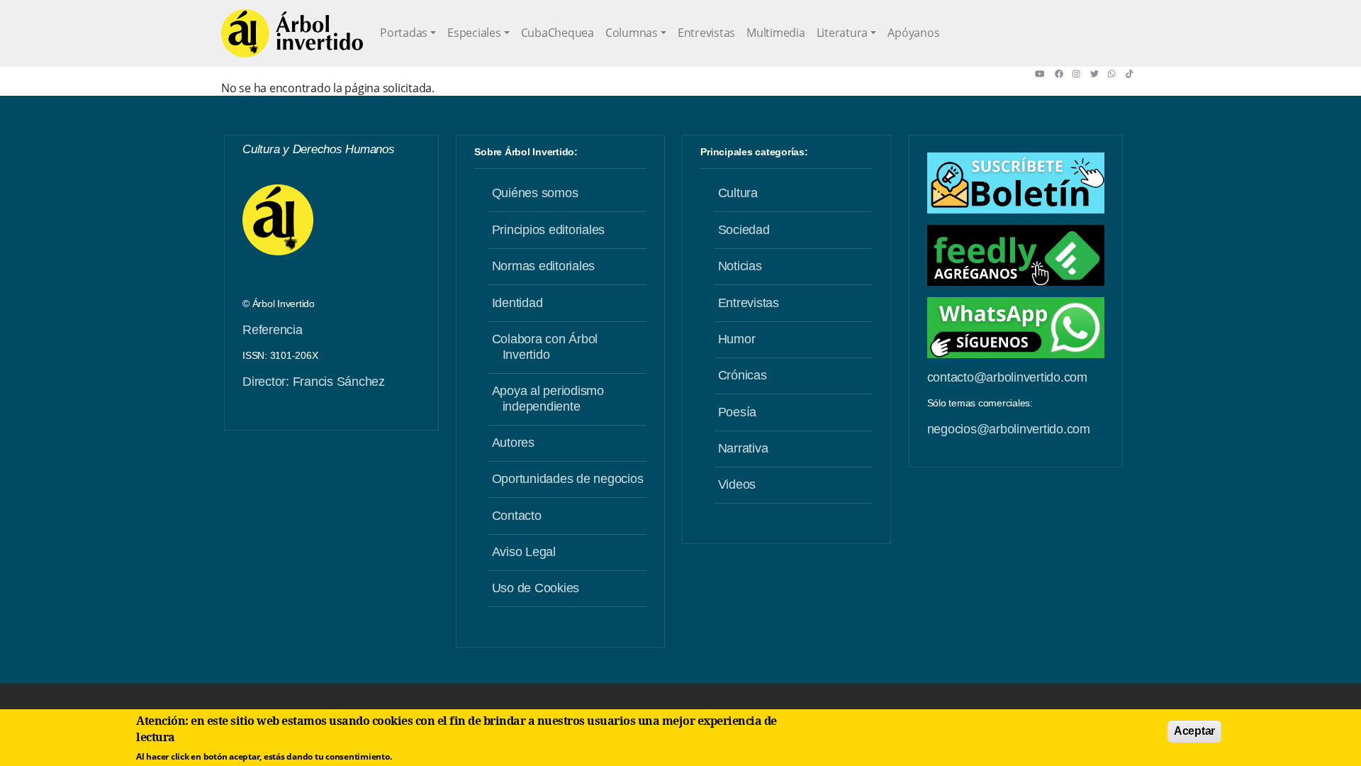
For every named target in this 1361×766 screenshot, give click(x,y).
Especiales (474, 32)
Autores (513, 442)
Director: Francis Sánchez (313, 381)
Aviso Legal (524, 552)
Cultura (738, 193)
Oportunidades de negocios (568, 479)
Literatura (842, 32)
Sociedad (744, 230)
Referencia (272, 330)
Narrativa (743, 448)
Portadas (403, 32)
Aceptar (1194, 731)
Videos (737, 484)
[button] (1044, 74)
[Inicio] (292, 33)
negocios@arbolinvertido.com (1008, 429)
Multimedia (775, 32)
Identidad (517, 303)
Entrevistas (706, 32)
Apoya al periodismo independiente (548, 398)
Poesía (737, 412)
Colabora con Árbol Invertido (545, 347)
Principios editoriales (548, 230)
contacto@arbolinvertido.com (1007, 377)
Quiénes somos (535, 193)
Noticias (740, 266)
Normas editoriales (543, 266)
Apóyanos (913, 32)
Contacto (517, 516)
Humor (737, 339)
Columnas (631, 32)
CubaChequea (557, 32)
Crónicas (742, 375)
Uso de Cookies (536, 588)
